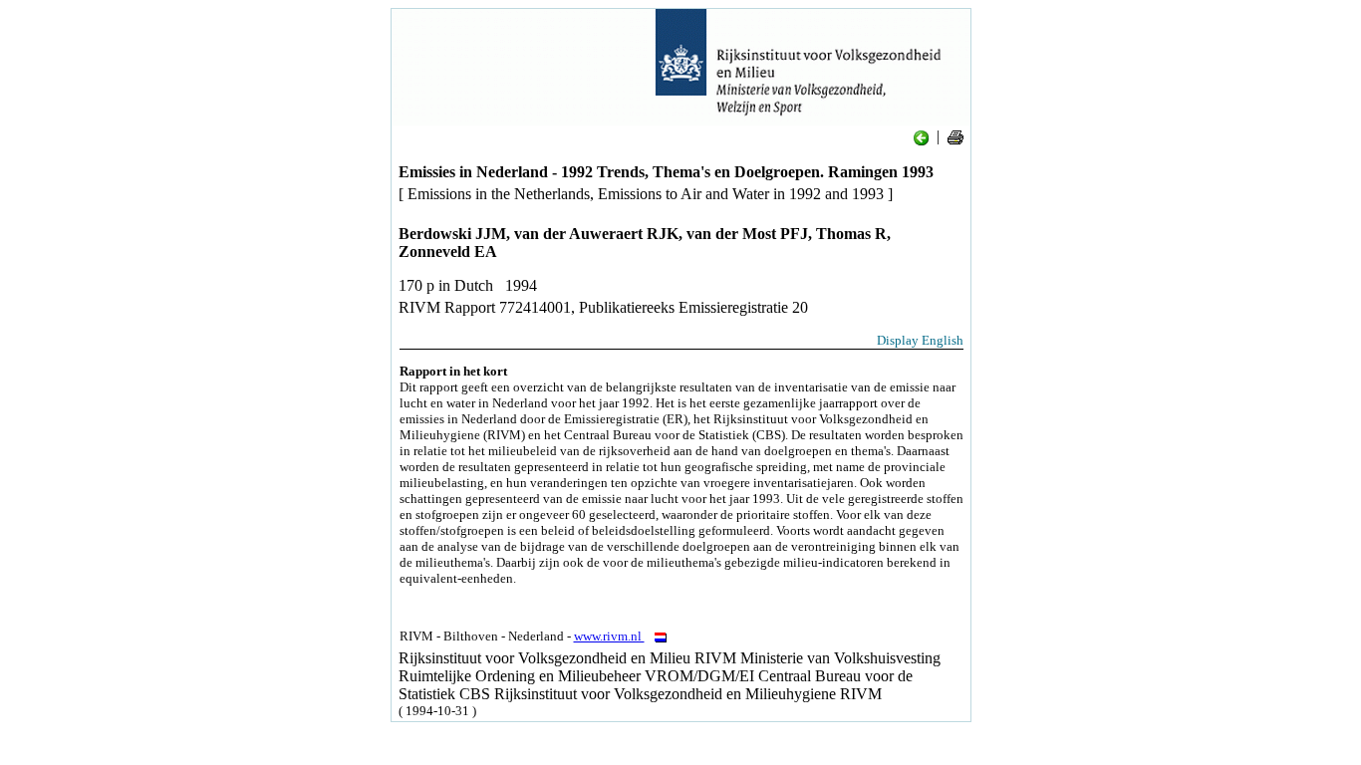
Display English (920, 340)
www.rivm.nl (609, 636)
